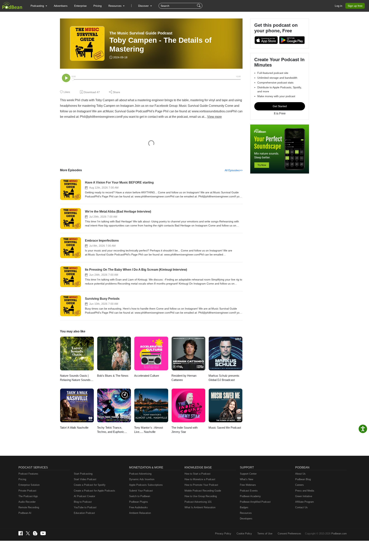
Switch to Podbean (139, 496)
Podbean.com (339, 533)
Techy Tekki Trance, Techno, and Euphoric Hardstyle (110, 430)
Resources (246, 513)
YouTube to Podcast (85, 507)
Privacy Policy (223, 533)
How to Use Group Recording (200, 496)
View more (214, 116)
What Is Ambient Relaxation (199, 507)
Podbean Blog (303, 479)
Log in (338, 5)
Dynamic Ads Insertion (141, 479)
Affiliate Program (304, 501)
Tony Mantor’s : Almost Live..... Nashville (148, 430)
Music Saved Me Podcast (225, 427)
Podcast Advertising (140, 473)
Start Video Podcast (85, 479)
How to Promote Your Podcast (201, 484)
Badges (244, 507)
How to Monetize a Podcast (199, 479)
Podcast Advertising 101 (198, 501)
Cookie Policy (244, 533)
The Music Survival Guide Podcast (140, 33)
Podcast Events (249, 490)
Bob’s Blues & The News (112, 375)
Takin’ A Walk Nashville (74, 427)
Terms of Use (264, 533)
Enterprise (80, 5)
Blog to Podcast (83, 501)
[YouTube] (43, 533)
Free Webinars (248, 484)
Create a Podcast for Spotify (90, 484)
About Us (300, 473)
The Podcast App (28, 496)
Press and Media (304, 490)
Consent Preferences (289, 533)
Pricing (97, 5)
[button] (39, 6)
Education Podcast (84, 513)
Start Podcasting (83, 473)
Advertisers (60, 5)
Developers (246, 518)
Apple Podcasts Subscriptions (146, 484)
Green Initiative (303, 496)
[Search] (199, 5)
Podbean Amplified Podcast (255, 501)
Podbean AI (24, 513)
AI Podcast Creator (84, 496)
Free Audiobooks (138, 507)
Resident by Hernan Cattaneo (183, 378)
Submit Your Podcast (141, 490)
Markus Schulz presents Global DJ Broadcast (224, 378)
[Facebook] (20, 533)
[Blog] (35, 533)
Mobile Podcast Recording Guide (202, 490)
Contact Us (301, 507)
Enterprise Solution (29, 484)
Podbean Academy (250, 496)
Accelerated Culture (146, 375)
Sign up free (355, 5)
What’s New (246, 479)
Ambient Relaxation (140, 513)
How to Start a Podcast (197, 473)
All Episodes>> (234, 170)
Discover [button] (144, 5)
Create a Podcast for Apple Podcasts (94, 490)
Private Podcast (27, 490)
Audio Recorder (27, 501)
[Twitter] (28, 533)
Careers (299, 484)
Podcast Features (28, 473)
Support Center (248, 473)
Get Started (280, 106)
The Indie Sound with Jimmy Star (184, 430)
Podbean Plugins (138, 501)
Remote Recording (28, 507)
